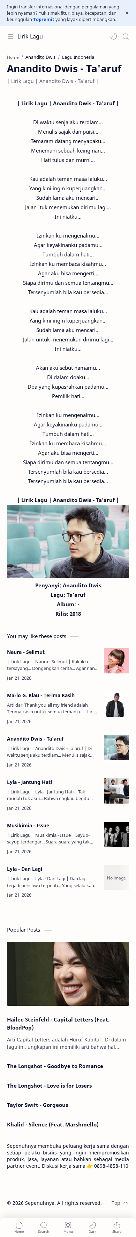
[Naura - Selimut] (116, 660)
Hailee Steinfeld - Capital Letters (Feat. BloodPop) (58, 1023)
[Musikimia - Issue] (116, 834)
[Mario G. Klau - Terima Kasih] (116, 704)
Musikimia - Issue (28, 825)
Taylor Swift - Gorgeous (37, 1104)
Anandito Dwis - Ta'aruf (35, 738)
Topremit (43, 19)
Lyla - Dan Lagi (24, 868)
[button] (113, 36)
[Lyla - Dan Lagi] (116, 877)
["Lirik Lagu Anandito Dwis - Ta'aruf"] (68, 541)
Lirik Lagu (30, 36)
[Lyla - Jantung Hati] (116, 791)
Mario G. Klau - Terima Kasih (41, 695)
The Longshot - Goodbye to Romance (55, 1065)
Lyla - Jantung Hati (29, 782)
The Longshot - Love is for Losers (49, 1085)
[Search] (125, 36)
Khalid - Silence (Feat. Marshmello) (53, 1124)
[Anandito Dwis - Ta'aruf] (116, 747)
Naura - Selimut (26, 652)
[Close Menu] (127, 13)
